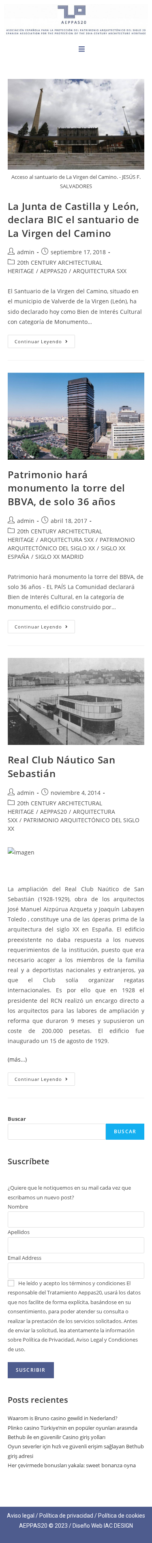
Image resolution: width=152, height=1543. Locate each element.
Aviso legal (20, 1515)
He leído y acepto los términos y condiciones (71, 1283)
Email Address (24, 1257)
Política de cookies (121, 1515)
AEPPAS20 (53, 271)
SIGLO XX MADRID (59, 556)
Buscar (17, 1118)
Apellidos (19, 1232)
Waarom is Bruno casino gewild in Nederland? (63, 1418)
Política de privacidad (66, 1515)
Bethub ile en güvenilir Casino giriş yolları (56, 1437)
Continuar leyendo (45, 339)
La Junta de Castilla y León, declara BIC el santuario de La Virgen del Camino (73, 219)
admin (25, 252)
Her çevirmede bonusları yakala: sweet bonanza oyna (72, 1465)
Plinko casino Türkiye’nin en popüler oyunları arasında (72, 1427)
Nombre (18, 1206)
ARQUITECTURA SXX (99, 271)
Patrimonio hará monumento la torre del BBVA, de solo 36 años (66, 488)
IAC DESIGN (118, 1525)
